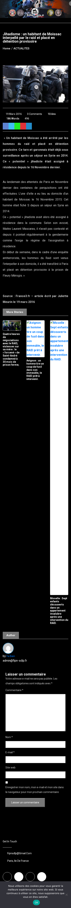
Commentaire (14, 690)
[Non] (66, 894)
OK (36, 902)
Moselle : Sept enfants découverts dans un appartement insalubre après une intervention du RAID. (59, 610)
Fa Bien (11, 656)
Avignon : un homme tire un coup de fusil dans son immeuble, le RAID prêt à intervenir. (35, 369)
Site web (10, 767)
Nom (9, 737)
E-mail (10, 752)
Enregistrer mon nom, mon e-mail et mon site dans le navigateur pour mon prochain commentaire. (34, 789)
